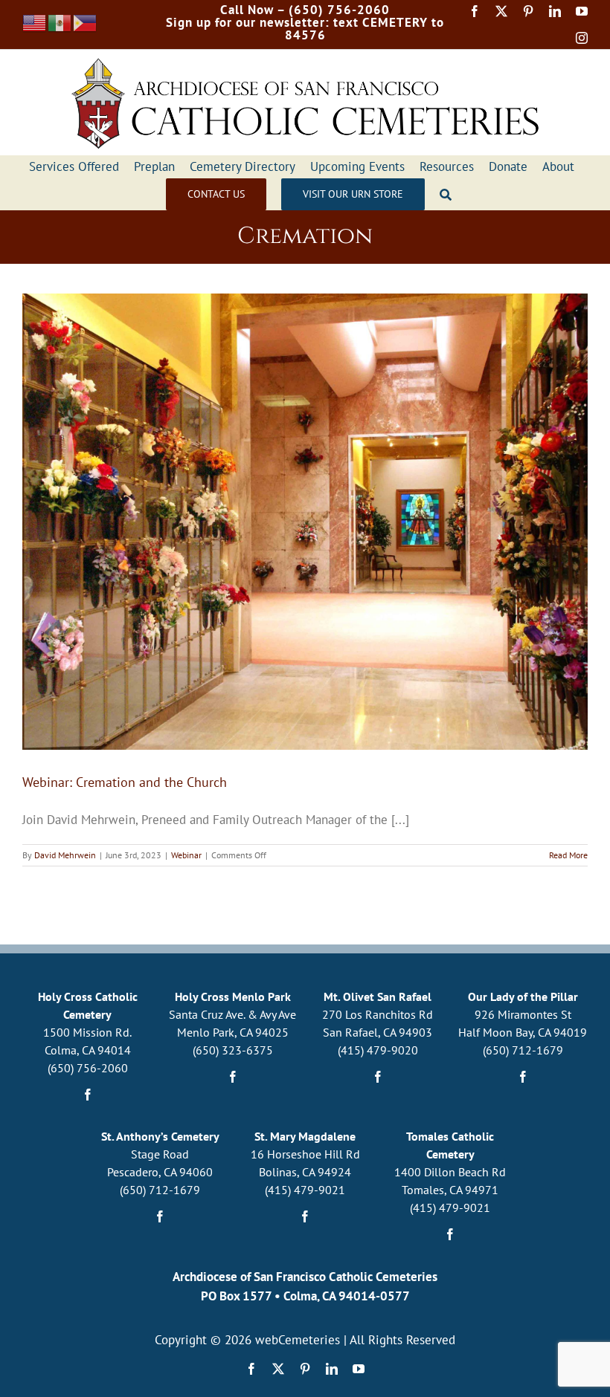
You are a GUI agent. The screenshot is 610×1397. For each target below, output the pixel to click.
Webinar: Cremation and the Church (124, 782)
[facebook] (475, 11)
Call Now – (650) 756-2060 (305, 9)
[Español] (60, 21)
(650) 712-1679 (523, 1050)
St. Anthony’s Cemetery (160, 1136)
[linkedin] (555, 11)
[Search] (446, 194)
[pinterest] (528, 11)
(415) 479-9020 (378, 1050)
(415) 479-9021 (305, 1189)
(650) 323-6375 (233, 1050)
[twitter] (501, 11)
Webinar (186, 854)
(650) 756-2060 (88, 1067)
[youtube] (582, 11)
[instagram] (582, 38)
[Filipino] (85, 21)
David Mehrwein (65, 854)
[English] (35, 21)
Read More (568, 854)
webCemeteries (297, 1340)
